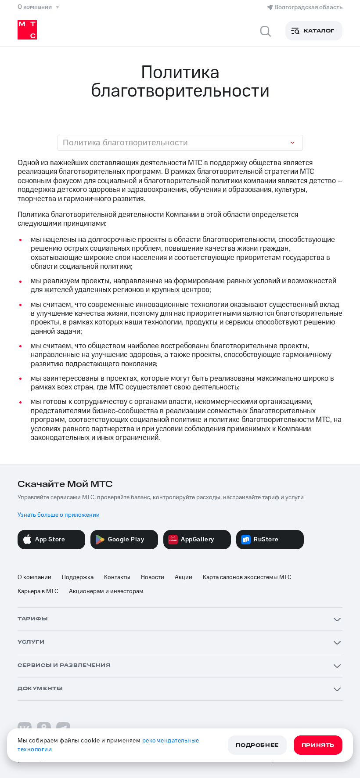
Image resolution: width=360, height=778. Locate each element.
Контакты (117, 577)
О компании (34, 577)
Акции (183, 577)
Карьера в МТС (38, 591)
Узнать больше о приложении (59, 515)
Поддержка (78, 577)
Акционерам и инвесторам (106, 591)
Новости (152, 577)
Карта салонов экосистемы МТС (247, 577)
